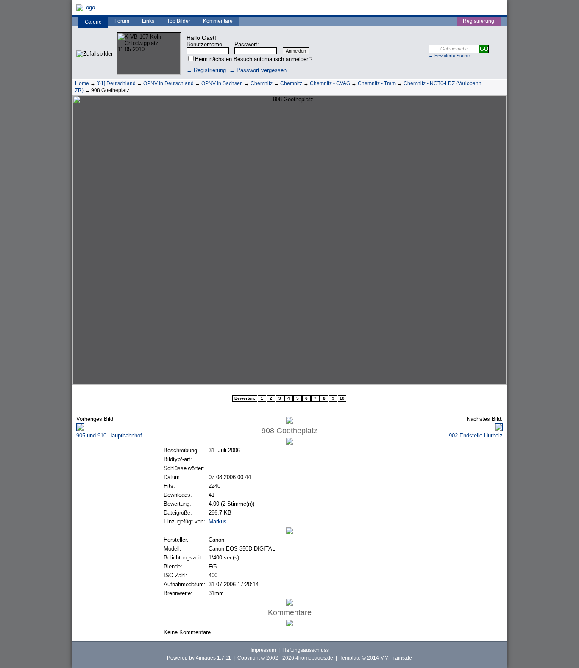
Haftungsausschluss (305, 650)
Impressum (263, 650)
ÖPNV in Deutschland (168, 83)
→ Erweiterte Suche (449, 55)
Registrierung (478, 21)
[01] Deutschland (116, 83)
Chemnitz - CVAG (330, 83)
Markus (218, 521)
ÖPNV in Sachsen (222, 83)
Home (82, 83)
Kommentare (218, 21)
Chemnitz (262, 83)
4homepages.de (314, 658)
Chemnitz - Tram (377, 83)
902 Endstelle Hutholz (476, 435)
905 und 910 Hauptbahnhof (109, 435)
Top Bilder (178, 21)
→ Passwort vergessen (258, 70)
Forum (121, 21)
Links (148, 21)
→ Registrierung (206, 70)
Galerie (93, 22)
